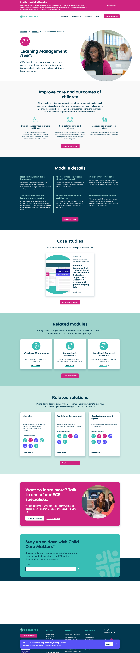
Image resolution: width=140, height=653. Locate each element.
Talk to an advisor (112, 16)
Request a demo (70, 219)
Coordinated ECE (89, 637)
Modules (35, 31)
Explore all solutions (70, 463)
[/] (28, 630)
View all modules (70, 376)
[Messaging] (36, 440)
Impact (87, 650)
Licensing (48, 650)
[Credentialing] (25, 440)
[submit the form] (78, 568)
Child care (87, 634)
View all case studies (70, 302)
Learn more (111, 5)
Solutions (23, 31)
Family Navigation (51, 639)
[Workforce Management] (36, 446)
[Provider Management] (25, 446)
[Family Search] (99, 436)
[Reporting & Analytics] (30, 446)
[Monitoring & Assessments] (42, 440)
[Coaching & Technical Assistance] (59, 436)
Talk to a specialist (70, 146)
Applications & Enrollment (72, 634)
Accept (108, 644)
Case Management (70, 637)
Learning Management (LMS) (73, 651)
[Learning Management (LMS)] (30, 440)
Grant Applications (70, 649)
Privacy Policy (108, 630)
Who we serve (90, 630)
